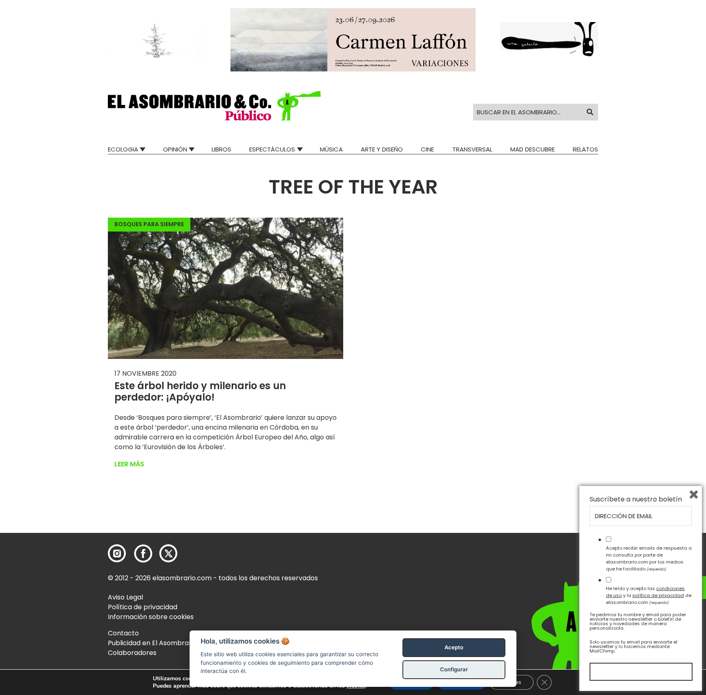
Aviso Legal (125, 597)
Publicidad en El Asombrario (152, 643)
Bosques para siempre (149, 224)
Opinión (175, 149)
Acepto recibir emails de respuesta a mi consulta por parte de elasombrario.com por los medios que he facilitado (649, 558)
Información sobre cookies (151, 616)
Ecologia (123, 149)
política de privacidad (658, 595)
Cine (427, 149)
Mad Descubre (532, 149)
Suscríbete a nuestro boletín (636, 499)
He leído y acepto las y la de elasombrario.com (648, 595)
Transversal (472, 149)
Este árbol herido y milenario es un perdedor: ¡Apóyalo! (200, 391)
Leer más (129, 464)
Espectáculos (272, 149)
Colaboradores (132, 652)
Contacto (123, 633)
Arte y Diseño (382, 149)
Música (331, 149)
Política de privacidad (142, 607)
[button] (214, 105)
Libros (221, 149)
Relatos (585, 149)
